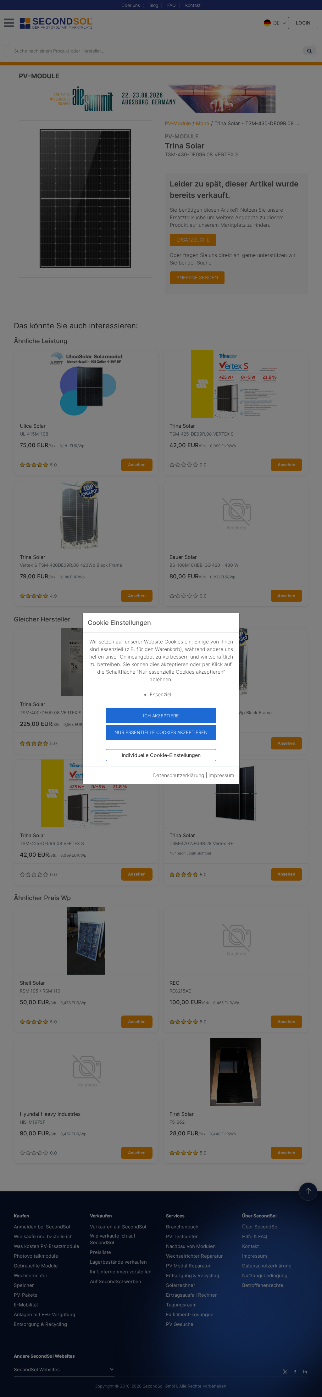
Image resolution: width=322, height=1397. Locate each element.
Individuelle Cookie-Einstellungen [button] (161, 755)
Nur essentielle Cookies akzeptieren (161, 732)
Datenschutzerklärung (178, 775)
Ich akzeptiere (161, 715)
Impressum (221, 775)
